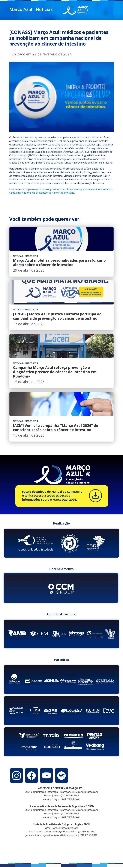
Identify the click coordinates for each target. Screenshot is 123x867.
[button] (16, 775)
